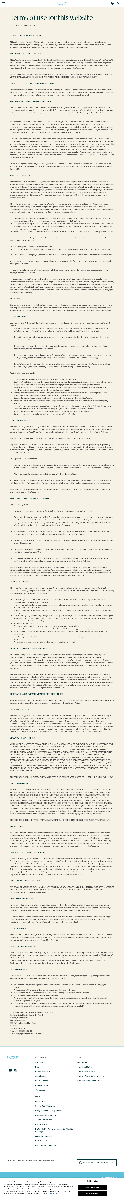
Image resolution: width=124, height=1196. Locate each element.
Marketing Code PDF (43, 1136)
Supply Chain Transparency (46, 1106)
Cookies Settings (92, 1181)
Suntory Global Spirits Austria (90, 1081)
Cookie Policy (41, 1124)
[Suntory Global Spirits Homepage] (62, 3)
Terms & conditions (43, 1120)
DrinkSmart (82, 1062)
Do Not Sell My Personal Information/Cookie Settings (54, 1130)
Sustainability (41, 1076)
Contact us (40, 1090)
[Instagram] (15, 1070)
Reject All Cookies (92, 1187)
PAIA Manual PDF (42, 1141)
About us (39, 1062)
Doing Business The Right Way (48, 1110)
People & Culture (42, 1071)
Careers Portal (41, 1085)
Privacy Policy (41, 1101)
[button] (112, 3)
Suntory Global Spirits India (89, 1071)
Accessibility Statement (45, 1115)
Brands (38, 1067)
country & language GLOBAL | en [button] (98, 1163)
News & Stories (41, 1081)
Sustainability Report (86, 1067)
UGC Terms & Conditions (45, 1145)
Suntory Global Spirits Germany (91, 1076)
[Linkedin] (10, 1070)
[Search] (118, 3)
